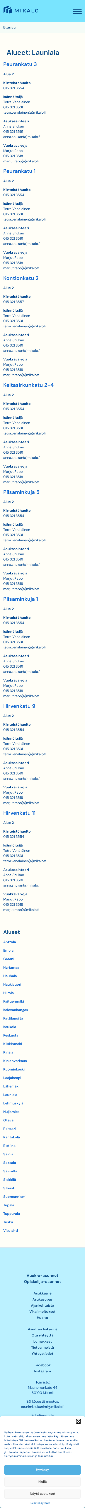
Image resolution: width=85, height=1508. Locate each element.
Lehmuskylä (13, 1103)
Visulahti (10, 1230)
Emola (8, 950)
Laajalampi (12, 1077)
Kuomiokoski (14, 1069)
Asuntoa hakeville (42, 1329)
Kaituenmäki (13, 1001)
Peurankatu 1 (19, 171)
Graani (8, 959)
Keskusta (10, 1035)
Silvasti (9, 1188)
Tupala (8, 1205)
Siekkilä (9, 1179)
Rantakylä (11, 1137)
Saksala (9, 1162)
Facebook (42, 1365)
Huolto (42, 1317)
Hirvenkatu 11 (19, 813)
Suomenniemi (14, 1196)
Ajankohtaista (42, 1305)
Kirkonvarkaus (15, 1061)
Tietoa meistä (42, 1347)
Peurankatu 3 (20, 64)
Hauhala (10, 976)
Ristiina (9, 1145)
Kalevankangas (15, 1010)
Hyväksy (42, 1470)
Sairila (8, 1154)
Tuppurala (11, 1213)
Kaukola (9, 1027)
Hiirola (8, 993)
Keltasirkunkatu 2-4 (28, 385)
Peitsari (9, 1128)
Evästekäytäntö (40, 1503)
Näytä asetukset (42, 1493)
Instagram (42, 1371)
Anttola (9, 942)
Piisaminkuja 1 (20, 599)
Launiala (10, 1094)
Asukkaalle (42, 1293)
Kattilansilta (13, 1018)
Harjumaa (11, 967)
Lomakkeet (42, 1341)
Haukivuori (12, 984)
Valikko (77, 11)
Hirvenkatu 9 (19, 706)
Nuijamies (11, 1111)
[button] (78, 1421)
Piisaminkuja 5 (21, 492)
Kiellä (42, 1481)
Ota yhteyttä (42, 1335)
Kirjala (8, 1052)
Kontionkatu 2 (21, 278)
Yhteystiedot (42, 1353)
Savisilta (10, 1171)
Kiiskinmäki (12, 1044)
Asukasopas (42, 1299)
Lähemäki (11, 1086)
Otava (8, 1120)
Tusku (8, 1222)
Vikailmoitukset (42, 1311)
